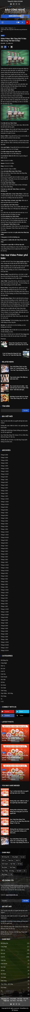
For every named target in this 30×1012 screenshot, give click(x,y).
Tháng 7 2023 (4, 545)
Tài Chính (3, 688)
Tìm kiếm (6, 406)
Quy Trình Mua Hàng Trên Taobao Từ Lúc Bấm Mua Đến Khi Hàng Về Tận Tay (5, 821)
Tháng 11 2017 (4, 647)
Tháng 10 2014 (5, 650)
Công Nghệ (4, 663)
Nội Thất (3, 679)
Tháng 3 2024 (4, 523)
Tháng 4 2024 (4, 521)
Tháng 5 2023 (4, 551)
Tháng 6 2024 (4, 515)
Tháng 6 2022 (4, 573)
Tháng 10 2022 (5, 570)
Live (27, 22)
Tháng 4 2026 (4, 460)
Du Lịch (3, 668)
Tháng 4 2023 (4, 554)
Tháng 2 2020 (4, 636)
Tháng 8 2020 (4, 620)
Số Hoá (3, 682)
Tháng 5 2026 (4, 457)
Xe (1, 699)
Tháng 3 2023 (4, 556)
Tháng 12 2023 (5, 532)
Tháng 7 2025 (4, 479)
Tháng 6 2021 (4, 598)
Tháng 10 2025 (5, 474)
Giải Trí (2, 35)
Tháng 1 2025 (4, 496)
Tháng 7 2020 (4, 623)
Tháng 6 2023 (4, 548)
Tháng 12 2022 (5, 565)
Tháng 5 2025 (4, 485)
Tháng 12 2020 (5, 609)
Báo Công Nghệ (15, 9)
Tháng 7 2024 (4, 512)
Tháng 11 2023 (4, 534)
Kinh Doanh (4, 676)
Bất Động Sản (4, 660)
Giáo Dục (3, 674)
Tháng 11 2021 (4, 592)
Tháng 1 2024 (4, 529)
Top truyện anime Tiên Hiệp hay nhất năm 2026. (5, 378)
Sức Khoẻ (3, 685)
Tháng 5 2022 (4, 576)
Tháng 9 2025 (4, 477)
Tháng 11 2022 (4, 567)
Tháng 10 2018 (5, 645)
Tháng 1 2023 (4, 562)
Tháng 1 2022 (4, 587)
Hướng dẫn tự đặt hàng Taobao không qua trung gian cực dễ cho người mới (13, 775)
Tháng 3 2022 (4, 581)
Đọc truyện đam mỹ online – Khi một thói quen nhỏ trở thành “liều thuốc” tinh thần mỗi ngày (5, 388)
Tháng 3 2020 (4, 634)
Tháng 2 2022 (4, 584)
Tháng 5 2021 (4, 601)
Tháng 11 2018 (4, 642)
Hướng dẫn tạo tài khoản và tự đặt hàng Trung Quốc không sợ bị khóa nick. (5, 831)
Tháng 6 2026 (4, 454)
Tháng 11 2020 (4, 612)
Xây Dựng (3, 696)
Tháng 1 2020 (4, 639)
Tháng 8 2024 (4, 510)
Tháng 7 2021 (4, 595)
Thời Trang (3, 690)
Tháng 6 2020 (4, 625)
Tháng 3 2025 (4, 490)
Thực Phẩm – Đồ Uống (7, 693)
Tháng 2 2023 (4, 559)
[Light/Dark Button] (17, 22)
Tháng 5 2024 (4, 518)
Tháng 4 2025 (4, 488)
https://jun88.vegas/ (21, 261)
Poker (25, 334)
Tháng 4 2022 (4, 578)
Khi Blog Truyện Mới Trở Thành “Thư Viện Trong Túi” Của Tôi (5, 398)
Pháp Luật (6, 1000)
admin (3, 43)
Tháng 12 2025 (5, 468)
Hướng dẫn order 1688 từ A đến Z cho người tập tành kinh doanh (5, 802)
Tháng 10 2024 (5, 504)
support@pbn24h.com (12, 895)
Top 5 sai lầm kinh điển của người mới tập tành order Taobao (5, 792)
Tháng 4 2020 (4, 631)
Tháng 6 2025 (4, 482)
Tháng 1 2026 (4, 465)
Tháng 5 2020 (4, 628)
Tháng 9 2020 (4, 617)
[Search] (22, 22)
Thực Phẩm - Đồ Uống (8, 871)
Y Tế (2, 701)
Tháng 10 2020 (5, 614)
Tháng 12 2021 (5, 590)
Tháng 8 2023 (4, 543)
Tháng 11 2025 (4, 471)
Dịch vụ (3, 665)
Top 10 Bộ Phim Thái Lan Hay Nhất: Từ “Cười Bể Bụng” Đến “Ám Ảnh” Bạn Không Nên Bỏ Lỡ (5, 369)
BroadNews (23, 1008)
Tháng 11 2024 (4, 501)
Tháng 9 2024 (4, 507)
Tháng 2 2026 (4, 463)
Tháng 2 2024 (4, 526)
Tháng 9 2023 (4, 540)
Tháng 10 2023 (5, 537)
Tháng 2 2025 (4, 493)
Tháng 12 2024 (5, 499)
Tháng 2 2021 (4, 603)
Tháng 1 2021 (4, 606)
